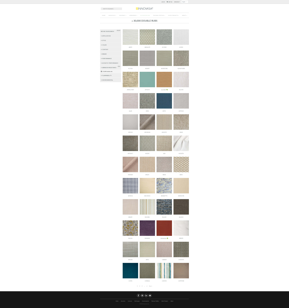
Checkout (177, 1)
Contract (122, 15)
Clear (119, 66)
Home (103, 15)
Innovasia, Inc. (146, 303)
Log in (163, 1)
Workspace (133, 15)
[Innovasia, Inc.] (144, 9)
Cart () (170, 1)
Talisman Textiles (158, 15)
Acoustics (112, 15)
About (184, 15)
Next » (150, 286)
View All (118, 30)
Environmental (145, 15)
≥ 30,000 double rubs (144, 20)
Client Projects (173, 15)
